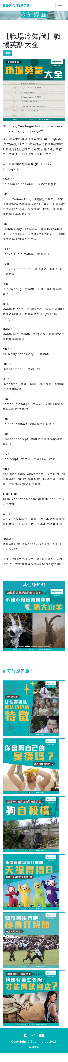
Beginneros (16, 5)
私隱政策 (34, 1047)
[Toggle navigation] (60, 5)
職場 (7, 53)
